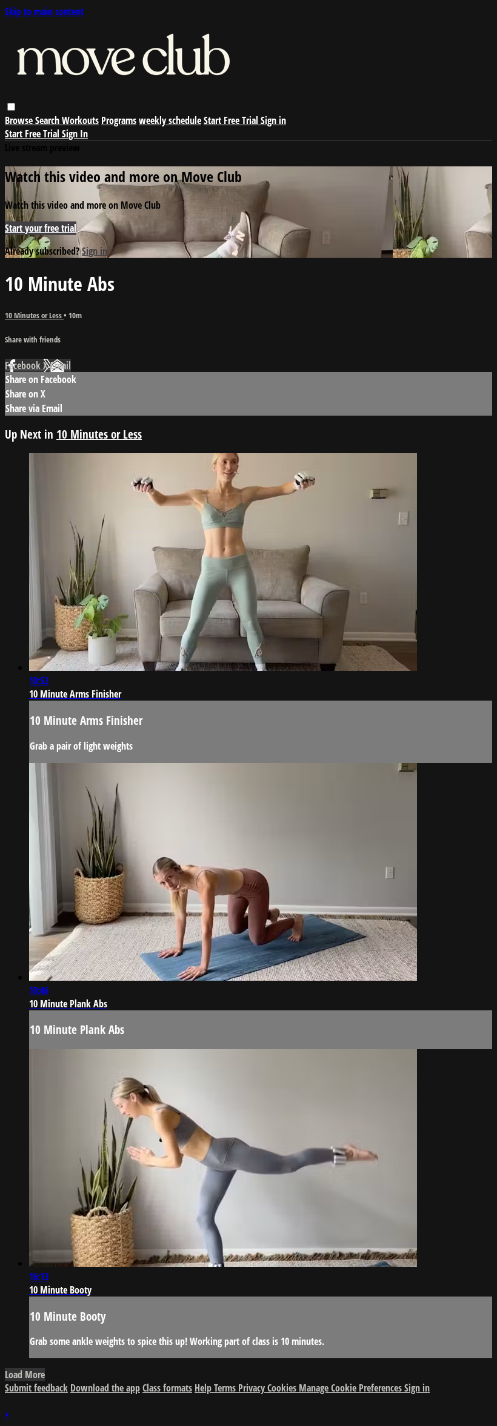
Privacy (252, 1388)
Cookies (283, 1388)
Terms (226, 1388)
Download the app (105, 1388)
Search (48, 120)
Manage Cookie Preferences (351, 1388)
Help (204, 1388)
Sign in (273, 120)
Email (60, 365)
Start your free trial (40, 228)
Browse (20, 120)
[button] (11, 107)
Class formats (167, 1388)
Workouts (80, 120)
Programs (118, 120)
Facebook (24, 365)
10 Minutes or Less (34, 315)
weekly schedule (170, 120)
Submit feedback (36, 1388)
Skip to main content (44, 11)
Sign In (75, 133)
